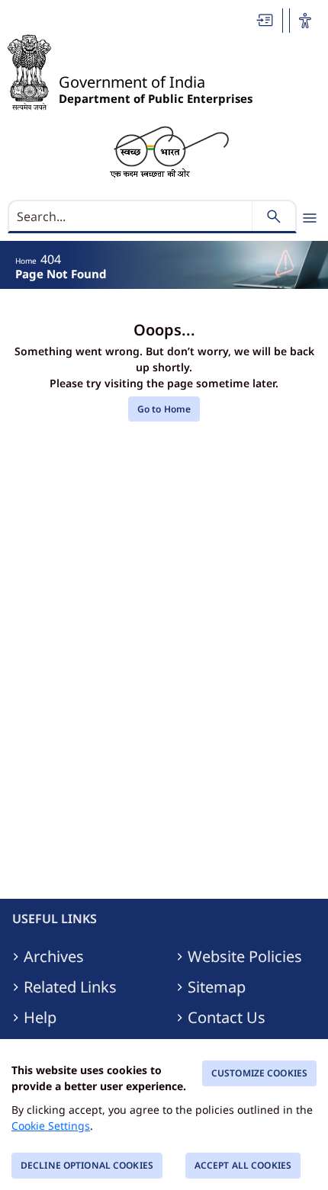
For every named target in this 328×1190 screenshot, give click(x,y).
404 (50, 259)
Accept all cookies (243, 1165)
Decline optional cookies (87, 1165)
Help (40, 1017)
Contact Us (226, 1017)
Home (26, 260)
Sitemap (217, 987)
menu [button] (310, 218)
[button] (265, 20)
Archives (54, 956)
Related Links (70, 987)
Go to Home (164, 409)
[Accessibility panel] (305, 20)
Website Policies (245, 956)
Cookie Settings (50, 1125)
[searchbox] (131, 216)
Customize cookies (259, 1073)
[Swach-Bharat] (169, 150)
